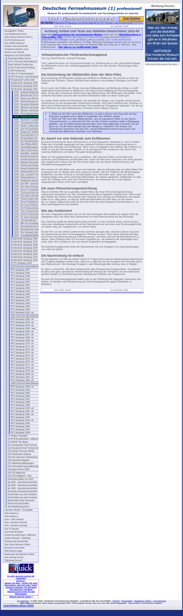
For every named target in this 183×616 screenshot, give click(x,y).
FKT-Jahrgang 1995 (20, 423)
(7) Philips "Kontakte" (18, 436)
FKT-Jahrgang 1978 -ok (22, 368)
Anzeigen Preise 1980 (18, 469)
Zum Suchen (131, 18)
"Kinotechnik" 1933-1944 (23, 80)
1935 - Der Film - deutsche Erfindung (30, 183)
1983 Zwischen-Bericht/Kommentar (27, 383)
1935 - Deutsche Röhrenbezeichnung (30, 104)
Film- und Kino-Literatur (16, 525)
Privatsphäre (127, 601)
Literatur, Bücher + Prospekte (19, 510)
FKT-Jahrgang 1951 (20, 282)
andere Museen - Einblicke (18, 538)
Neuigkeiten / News (14, 31)
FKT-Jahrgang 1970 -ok (22, 343)
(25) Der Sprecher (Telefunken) (23, 457)
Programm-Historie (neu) (17, 49)
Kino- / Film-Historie (14, 519)
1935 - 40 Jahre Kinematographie (30, 217)
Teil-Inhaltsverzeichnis (18, 506)
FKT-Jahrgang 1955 (20, 294)
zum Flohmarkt (159, 601)
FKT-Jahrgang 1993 (20, 417)
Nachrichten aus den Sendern (22, 494)
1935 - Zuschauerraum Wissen (29, 193)
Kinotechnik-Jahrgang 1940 (24, 251)
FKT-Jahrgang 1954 (20, 291)
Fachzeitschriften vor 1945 (20, 479)
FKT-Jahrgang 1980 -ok (22, 374)
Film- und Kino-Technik (16, 522)
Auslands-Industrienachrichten (22, 491)
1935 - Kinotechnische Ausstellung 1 (30, 156)
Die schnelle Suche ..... (16, 557)
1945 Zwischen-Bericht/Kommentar (27, 266)
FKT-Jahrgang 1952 (20, 285)
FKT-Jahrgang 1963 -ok (22, 322)
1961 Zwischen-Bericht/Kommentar (27, 316)
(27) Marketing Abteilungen (21, 463)
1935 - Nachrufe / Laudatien (27, 120)
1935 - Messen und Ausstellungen (30, 107)
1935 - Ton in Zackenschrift (27, 211)
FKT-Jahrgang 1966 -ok (22, 331)
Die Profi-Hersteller (14, 532)
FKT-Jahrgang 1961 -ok (22, 312)
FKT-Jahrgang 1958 (20, 303)
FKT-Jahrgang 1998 (20, 432)
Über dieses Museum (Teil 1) (19, 37)
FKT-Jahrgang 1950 (20, 279)
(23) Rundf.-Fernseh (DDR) (21, 451)
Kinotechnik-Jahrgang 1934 (24, 86)
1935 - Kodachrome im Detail (28, 171)
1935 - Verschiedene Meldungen (30, 123)
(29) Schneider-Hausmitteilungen (24, 466)
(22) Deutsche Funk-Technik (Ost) (24, 448)
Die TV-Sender (12, 529)
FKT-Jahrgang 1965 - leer (23, 328)
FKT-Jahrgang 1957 (20, 300)
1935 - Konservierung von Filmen (30, 101)
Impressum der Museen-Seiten (19, 554)
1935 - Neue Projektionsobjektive (30, 202)
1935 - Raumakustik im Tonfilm (29, 135)
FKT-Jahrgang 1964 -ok (22, 325)
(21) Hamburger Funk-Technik (22, 445)
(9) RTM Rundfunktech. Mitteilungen (24, 439)
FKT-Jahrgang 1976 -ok (22, 362)
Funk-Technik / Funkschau (20, 64)
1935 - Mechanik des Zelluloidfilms (30, 229)
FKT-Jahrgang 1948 (20, 273)
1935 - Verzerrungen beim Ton (28, 199)
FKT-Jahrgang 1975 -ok (22, 359)
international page (13, 551)
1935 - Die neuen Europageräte (29, 186)
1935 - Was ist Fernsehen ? (27, 150)
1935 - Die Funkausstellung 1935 (30, 208)
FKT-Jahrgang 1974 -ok (22, 356)
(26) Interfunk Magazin (18, 460)
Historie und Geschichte (16, 46)
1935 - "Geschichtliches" (25, 220)
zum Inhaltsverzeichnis (16, 34)
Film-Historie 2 (12, 516)
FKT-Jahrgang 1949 (20, 276)
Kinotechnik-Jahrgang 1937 (24, 242)
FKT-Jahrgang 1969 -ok (22, 340)
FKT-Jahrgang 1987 (20, 399)
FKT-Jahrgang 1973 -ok (22, 352)
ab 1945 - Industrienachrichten (22, 482)
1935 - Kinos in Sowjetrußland (28, 190)
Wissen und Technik (14, 52)
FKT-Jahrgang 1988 (20, 402)
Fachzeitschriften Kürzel (19, 58)
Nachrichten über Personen (21, 500)
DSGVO (116, 601)
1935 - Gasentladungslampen (28, 147)
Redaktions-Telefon (142, 601)
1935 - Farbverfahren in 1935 (28, 177)
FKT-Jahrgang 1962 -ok (22, 319)
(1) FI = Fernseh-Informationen (22, 61)
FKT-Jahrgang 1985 (20, 393)
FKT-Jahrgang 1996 (20, 426)
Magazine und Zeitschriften (18, 55)
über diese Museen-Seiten (17, 544)
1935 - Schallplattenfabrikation (28, 235)
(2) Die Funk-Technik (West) (21, 67)
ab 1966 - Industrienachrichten (22, 488)
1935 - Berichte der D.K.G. (26, 95)
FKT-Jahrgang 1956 (20, 297)
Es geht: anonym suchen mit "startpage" (20, 577)
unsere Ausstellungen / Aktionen (20, 535)
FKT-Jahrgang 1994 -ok (22, 420)
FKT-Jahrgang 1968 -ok (22, 337)
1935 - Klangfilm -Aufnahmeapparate (30, 153)
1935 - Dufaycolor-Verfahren (27, 132)
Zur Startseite (23, 601)
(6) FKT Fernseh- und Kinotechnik (24, 76)
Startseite (59, 23)
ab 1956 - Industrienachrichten (22, 485)
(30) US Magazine (16, 472)
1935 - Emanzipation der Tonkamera (30, 138)
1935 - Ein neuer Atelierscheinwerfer (30, 205)
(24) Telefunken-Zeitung (19, 454)
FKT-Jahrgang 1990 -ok (22, 408)
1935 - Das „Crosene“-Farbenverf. (30, 174)
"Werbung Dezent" (14, 560)
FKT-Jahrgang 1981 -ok (22, 377)
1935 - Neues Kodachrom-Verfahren (30, 168)
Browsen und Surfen (14, 548)
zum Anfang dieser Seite (18, 605)
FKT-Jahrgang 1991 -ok (22, 411)
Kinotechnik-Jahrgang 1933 (24, 83)
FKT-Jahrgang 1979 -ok (22, 371)
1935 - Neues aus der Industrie (29, 98)
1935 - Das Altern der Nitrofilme (29, 196)
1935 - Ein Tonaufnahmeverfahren (30, 141)
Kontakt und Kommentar (16, 541)
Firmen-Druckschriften (18, 503)
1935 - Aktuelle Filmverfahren (28, 162)
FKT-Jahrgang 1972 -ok (22, 349)
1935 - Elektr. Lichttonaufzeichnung (30, 126)
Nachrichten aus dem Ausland (22, 497)
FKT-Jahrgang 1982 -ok (22, 380)
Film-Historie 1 (12, 513)
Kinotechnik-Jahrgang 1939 (24, 248)
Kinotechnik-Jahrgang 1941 (24, 254)
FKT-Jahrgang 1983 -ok (22, 387)
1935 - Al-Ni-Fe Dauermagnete (29, 214)
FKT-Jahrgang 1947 (20, 270)
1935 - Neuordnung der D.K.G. (28, 226)
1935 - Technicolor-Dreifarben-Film (30, 165)
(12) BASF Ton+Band (18, 442)
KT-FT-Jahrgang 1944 (21, 263)
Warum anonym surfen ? (21, 597)
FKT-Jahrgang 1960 (20, 309)
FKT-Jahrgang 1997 (20, 429)
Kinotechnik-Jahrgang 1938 (24, 245)
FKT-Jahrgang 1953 (20, 288)
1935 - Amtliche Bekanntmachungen (30, 92)
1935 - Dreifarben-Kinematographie (30, 180)
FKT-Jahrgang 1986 (20, 396)
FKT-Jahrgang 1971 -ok (22, 346)
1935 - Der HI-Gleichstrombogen (29, 129)
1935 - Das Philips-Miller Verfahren (30, 144)
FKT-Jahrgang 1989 (20, 405)
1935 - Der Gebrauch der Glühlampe (30, 232)
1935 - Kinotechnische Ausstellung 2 (30, 159)
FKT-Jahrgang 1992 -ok (22, 414)
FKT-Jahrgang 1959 (20, 306)
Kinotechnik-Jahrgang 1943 (24, 260)
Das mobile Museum (15, 43)
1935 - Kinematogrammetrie (27, 113)
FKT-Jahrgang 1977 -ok (22, 365)
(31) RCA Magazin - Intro (20, 476)
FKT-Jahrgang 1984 (20, 390)
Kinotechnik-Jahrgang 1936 (24, 239)
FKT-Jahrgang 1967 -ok (22, 334)
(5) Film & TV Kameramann (21, 73)
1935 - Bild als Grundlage (26, 223)
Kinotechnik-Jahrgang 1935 (24, 89)
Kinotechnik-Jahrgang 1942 (24, 257)
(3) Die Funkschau (17, 70)
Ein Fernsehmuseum (15, 40)
